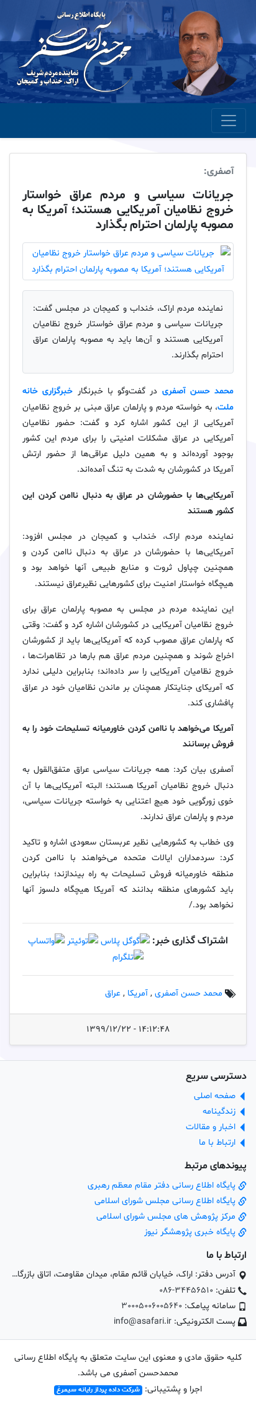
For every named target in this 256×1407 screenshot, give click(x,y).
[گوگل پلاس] (125, 941)
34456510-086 (186, 1290)
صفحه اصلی (216, 1096)
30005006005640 (151, 1306)
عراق (113, 993)
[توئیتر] (82, 941)
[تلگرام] (128, 957)
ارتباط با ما (218, 1142)
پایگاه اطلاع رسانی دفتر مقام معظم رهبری (163, 1185)
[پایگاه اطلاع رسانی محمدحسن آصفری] (74, 52)
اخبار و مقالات (212, 1127)
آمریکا (137, 993)
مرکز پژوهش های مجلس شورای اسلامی (167, 1216)
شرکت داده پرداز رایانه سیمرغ (98, 1390)
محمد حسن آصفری (198, 391)
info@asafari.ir (142, 1321)
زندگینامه (220, 1111)
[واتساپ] (46, 941)
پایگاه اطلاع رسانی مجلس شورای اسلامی (166, 1201)
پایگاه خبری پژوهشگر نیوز (191, 1232)
